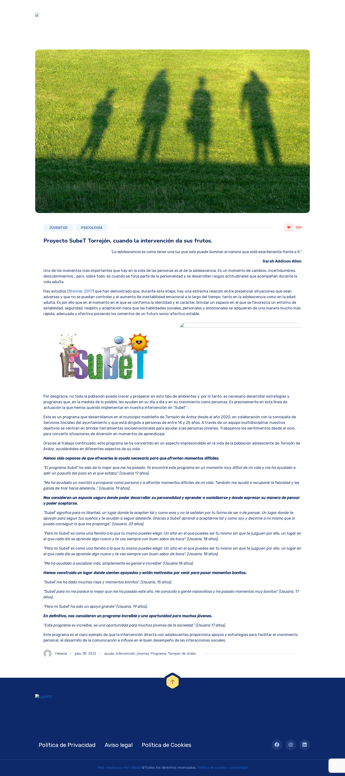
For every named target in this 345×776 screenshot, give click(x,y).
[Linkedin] (304, 744)
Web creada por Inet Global (119, 767)
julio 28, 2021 (85, 653)
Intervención (125, 653)
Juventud (58, 228)
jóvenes (143, 653)
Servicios (235, 14)
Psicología (91, 228)
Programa (158, 653)
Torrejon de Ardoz (182, 653)
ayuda (109, 653)
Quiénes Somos (163, 14)
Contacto (301, 14)
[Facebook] (277, 744)
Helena (61, 653)
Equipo (258, 14)
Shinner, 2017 (81, 291)
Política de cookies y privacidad (222, 767)
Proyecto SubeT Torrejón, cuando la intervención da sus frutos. (127, 240)
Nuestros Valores (202, 14)
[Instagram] (291, 744)
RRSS (278, 14)
